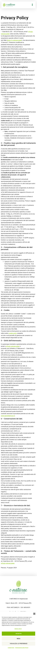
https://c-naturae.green (14, 40)
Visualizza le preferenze (18, 643)
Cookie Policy (11, 647)
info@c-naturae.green (12, 346)
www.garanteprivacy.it (8, 416)
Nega (18, 638)
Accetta (18, 633)
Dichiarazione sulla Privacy (21, 647)
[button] (34, 614)
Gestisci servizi (18, 628)
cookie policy (13, 333)
